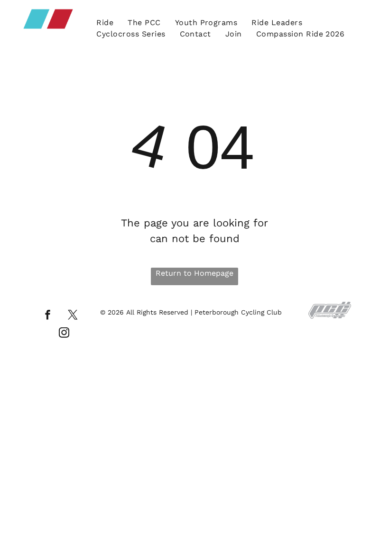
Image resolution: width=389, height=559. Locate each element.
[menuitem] (104, 22)
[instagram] (64, 334)
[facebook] (48, 316)
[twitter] (73, 316)
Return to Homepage (194, 273)
